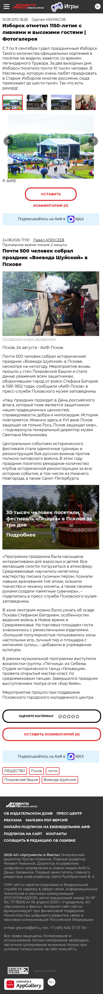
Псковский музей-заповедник (29, 339)
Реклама (13, 820)
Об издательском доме (28, 813)
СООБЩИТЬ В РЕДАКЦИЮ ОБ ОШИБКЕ (39, 840)
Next (93, 141)
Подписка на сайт (23, 834)
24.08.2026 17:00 (15, 240)
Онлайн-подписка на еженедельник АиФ (47, 827)
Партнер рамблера (45, 970)
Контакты (56, 834)
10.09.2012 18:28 (15, 19)
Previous (7, 141)
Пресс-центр (69, 813)
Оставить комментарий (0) (50, 196)
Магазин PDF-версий (47, 820)
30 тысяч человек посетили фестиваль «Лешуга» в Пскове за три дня (49, 519)
